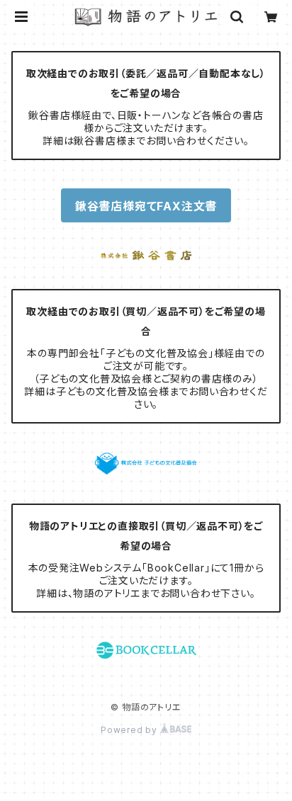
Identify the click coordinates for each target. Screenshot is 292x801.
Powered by (130, 730)
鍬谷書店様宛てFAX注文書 (146, 206)
